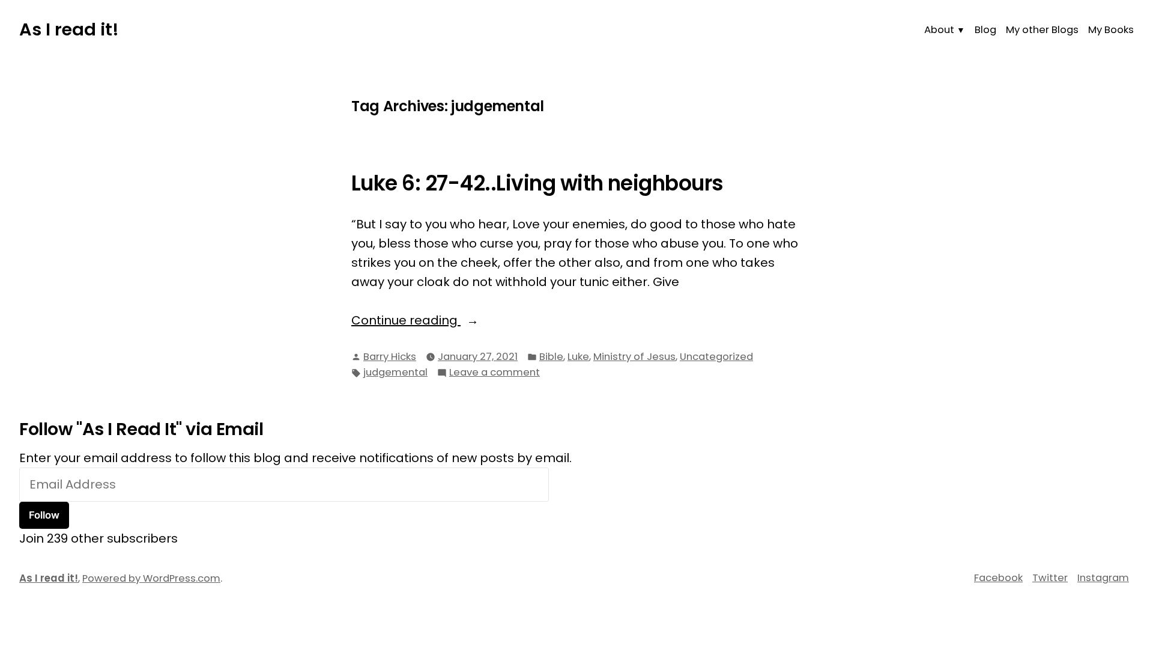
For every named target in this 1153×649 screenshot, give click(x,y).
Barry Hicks (389, 357)
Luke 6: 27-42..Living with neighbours (537, 183)
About (939, 30)
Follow (44, 515)
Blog (985, 30)
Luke (578, 357)
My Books (1111, 30)
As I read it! (69, 29)
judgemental (395, 372)
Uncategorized (716, 357)
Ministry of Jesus (634, 357)
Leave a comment (494, 373)
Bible (551, 357)
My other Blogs (1042, 30)
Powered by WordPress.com (151, 578)
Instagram (1103, 578)
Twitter (1050, 578)
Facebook (998, 578)
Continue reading (442, 320)
